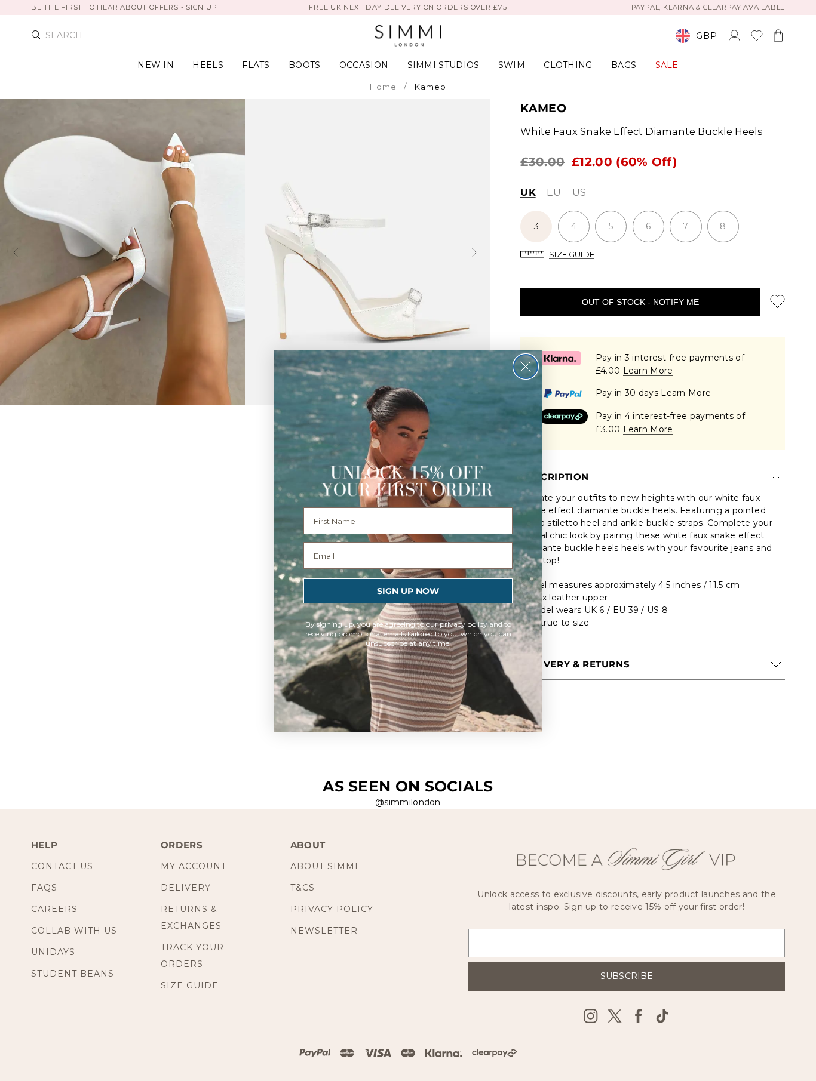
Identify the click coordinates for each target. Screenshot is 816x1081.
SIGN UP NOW (408, 591)
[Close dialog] (526, 366)
